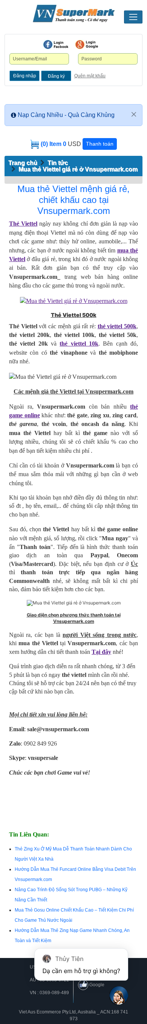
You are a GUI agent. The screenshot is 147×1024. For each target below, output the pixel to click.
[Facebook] (56, 44)
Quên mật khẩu (90, 75)
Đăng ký (56, 76)
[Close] (134, 114)
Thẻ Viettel (23, 223)
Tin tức (57, 163)
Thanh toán (99, 144)
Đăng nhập (24, 75)
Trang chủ (22, 163)
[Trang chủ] (73, 13)
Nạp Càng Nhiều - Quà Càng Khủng (66, 115)
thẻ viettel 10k (79, 343)
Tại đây (101, 652)
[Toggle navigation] (133, 17)
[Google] (87, 44)
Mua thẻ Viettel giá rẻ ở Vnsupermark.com (78, 169)
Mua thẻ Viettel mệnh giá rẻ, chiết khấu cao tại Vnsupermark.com (73, 200)
